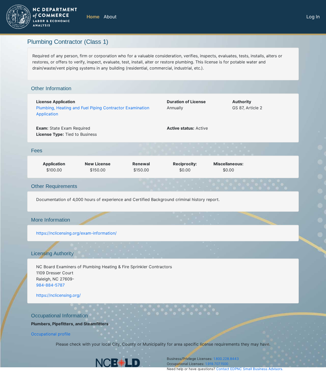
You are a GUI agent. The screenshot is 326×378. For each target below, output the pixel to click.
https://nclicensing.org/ (58, 295)
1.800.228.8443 (226, 359)
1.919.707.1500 (216, 364)
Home (93, 16)
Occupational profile (50, 333)
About (110, 16)
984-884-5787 (50, 285)
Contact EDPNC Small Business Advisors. (249, 369)
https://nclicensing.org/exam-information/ (76, 233)
